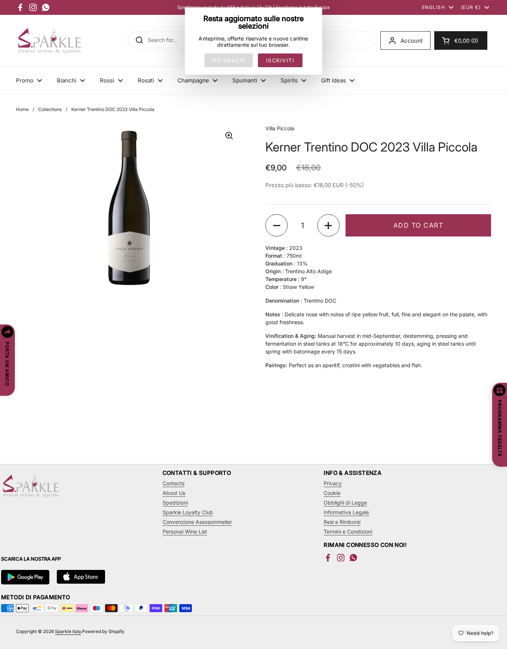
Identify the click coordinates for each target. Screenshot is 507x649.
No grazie (228, 60)
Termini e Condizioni (348, 531)
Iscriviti (280, 60)
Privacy (333, 483)
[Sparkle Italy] (49, 40)
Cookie (332, 493)
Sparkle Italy (68, 631)
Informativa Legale (346, 512)
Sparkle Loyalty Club (188, 512)
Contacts (173, 483)
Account (411, 40)
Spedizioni (175, 502)
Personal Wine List (185, 531)
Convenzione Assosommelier (197, 522)
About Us (174, 493)
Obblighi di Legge (345, 502)
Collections (50, 109)
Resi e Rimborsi (342, 522)
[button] (460, 40)
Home (22, 109)
